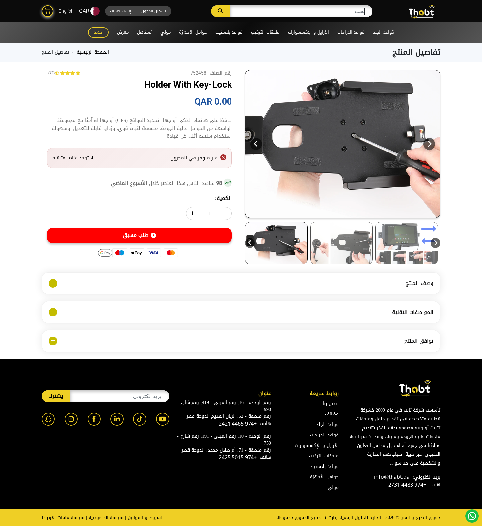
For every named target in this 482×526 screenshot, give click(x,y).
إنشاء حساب (120, 11)
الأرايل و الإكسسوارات (308, 32)
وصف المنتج (419, 283)
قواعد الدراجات (351, 32)
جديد (98, 32)
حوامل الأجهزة (193, 32)
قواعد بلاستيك (229, 32)
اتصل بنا (331, 403)
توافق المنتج (418, 341)
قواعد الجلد (383, 32)
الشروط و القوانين (146, 517)
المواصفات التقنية (412, 312)
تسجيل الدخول (153, 11)
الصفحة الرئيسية (93, 52)
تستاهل (144, 32)
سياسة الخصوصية (106, 517)
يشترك (55, 396)
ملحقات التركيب (265, 32)
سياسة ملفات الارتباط (63, 517)
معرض (123, 32)
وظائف (332, 414)
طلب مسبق (136, 235)
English (66, 11)
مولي (165, 32)
